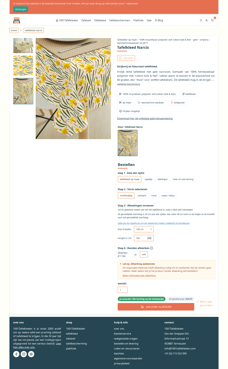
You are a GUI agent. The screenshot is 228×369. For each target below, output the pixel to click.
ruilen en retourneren (127, 348)
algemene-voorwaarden (128, 358)
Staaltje (148, 179)
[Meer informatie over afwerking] (152, 248)
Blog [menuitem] (159, 21)
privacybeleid (122, 363)
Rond (153, 195)
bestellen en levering (126, 343)
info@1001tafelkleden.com (180, 348)
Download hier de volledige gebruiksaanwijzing (145, 118)
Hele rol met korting (183, 179)
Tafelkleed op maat (129, 179)
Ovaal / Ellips (168, 195)
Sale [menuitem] (149, 20)
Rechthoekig (126, 195)
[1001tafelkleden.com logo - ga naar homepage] (16, 20)
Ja (135, 254)
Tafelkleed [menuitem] (100, 20)
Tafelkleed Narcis (33, 30)
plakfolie (71, 348)
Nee (144, 254)
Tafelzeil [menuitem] (86, 20)
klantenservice (122, 333)
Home (14, 30)
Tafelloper (163, 179)
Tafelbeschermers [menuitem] (119, 20)
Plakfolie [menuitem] (138, 20)
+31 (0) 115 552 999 (175, 353)
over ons (119, 328)
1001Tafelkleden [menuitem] (68, 20)
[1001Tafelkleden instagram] (24, 354)
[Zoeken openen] (201, 20)
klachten (119, 353)
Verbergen (20, 9)
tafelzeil (70, 338)
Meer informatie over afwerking (139, 275)
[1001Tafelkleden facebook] (16, 354)
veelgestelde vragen (126, 338)
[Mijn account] (207, 20)
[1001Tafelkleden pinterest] (31, 354)
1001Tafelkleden (75, 328)
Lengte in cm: (125, 238)
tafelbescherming (76, 343)
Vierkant (142, 195)
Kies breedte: (125, 229)
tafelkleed (72, 333)
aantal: (122, 283)
